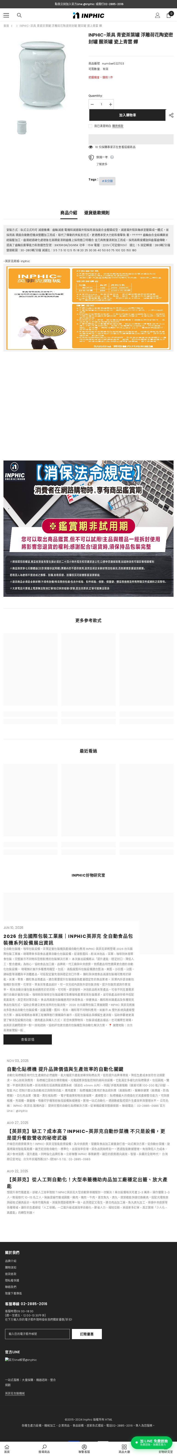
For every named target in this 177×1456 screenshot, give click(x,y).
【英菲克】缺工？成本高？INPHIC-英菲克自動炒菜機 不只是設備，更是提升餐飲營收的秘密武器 (86, 1134)
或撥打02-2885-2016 (110, 4)
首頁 (6, 26)
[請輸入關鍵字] (19, 15)
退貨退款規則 (97, 213)
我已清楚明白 (102, 126)
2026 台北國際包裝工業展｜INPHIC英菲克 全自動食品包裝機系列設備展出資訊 (68, 939)
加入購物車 (127, 115)
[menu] (6, 15)
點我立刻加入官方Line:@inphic (74, 4)
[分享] (169, 115)
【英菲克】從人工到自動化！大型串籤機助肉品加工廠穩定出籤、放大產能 (87, 1183)
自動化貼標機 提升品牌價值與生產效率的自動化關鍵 (65, 1069)
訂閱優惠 (87, 1334)
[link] (30, 714)
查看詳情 (28, 1039)
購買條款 (117, 126)
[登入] (157, 15)
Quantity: (95, 96)
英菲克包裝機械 (15, 1393)
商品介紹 (68, 213)
